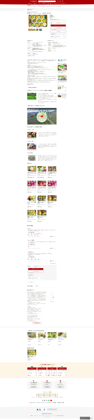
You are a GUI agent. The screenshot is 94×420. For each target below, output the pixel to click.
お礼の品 (30, 3)
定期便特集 (53, 375)
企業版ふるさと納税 (61, 402)
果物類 (31, 282)
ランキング (39, 3)
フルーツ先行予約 (40, 375)
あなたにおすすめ (44, 3)
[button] (35, 167)
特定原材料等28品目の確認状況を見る (38, 51)
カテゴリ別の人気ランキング (31, 370)
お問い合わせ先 (53, 34)
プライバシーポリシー (48, 415)
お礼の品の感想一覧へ (53, 263)
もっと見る (65, 98)
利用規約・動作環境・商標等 (60, 415)
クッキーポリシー (54, 415)
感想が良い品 (29, 375)
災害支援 (55, 402)
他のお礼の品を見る (35, 54)
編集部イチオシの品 (40, 370)
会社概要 (31, 415)
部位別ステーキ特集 (49, 375)
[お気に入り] (92, 418)
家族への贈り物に (60, 375)
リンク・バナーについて (41, 415)
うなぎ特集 (49, 370)
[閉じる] (89, 417)
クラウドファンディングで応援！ (61, 370)
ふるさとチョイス (33, 402)
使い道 (51, 3)
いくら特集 (53, 370)
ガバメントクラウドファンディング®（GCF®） (44, 402)
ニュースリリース (35, 415)
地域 (35, 3)
